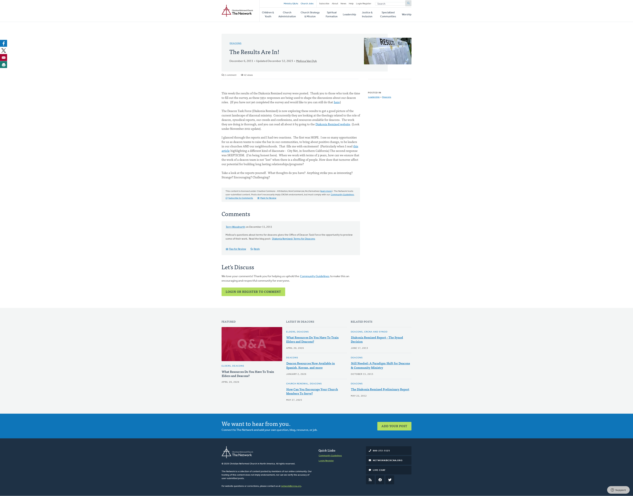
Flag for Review (237, 249)
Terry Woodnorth (235, 227)
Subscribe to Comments (240, 198)
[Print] (3, 64)
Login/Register (363, 3)
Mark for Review (268, 198)
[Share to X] (3, 50)
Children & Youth (268, 14)
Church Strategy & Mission (310, 14)
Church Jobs (307, 3)
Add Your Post (394, 426)
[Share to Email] (3, 57)
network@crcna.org (291, 486)
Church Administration (287, 14)
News (343, 3)
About (335, 3)
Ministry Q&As (291, 3)
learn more (326, 191)
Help (351, 3)
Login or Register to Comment (253, 291)
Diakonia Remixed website (333, 124)
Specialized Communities (388, 14)
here (337, 102)
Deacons (235, 43)
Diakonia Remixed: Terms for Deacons (293, 239)
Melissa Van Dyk (306, 61)
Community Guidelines (342, 194)
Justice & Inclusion (367, 14)
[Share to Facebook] (3, 43)
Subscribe (324, 3)
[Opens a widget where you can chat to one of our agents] (618, 490)
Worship (406, 14)
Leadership (349, 14)
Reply (257, 249)
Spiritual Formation (332, 14)
